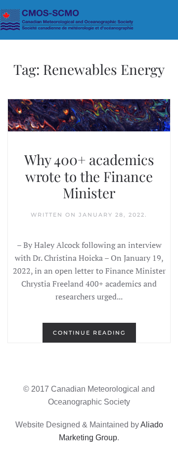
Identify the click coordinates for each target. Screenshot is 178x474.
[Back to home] (89, 20)
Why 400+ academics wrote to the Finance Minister (89, 176)
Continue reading (89, 332)
